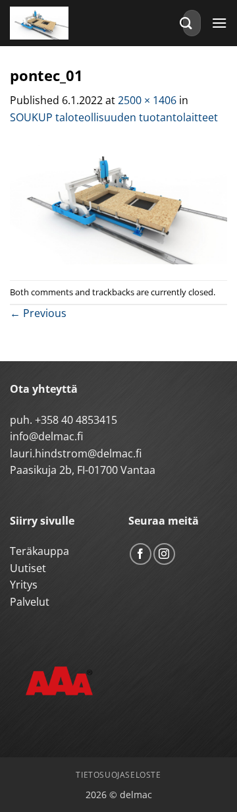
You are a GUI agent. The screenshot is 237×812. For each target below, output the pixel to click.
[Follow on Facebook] (140, 554)
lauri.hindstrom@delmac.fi (76, 453)
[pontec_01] (118, 202)
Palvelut (29, 601)
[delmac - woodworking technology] (69, 23)
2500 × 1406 (147, 100)
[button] (219, 23)
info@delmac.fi (46, 436)
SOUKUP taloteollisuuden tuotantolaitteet (114, 117)
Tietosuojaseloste (118, 774)
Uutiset (28, 568)
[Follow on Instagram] (164, 554)
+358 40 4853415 (76, 420)
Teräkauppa (39, 551)
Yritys (24, 584)
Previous (38, 313)
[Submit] (186, 23)
